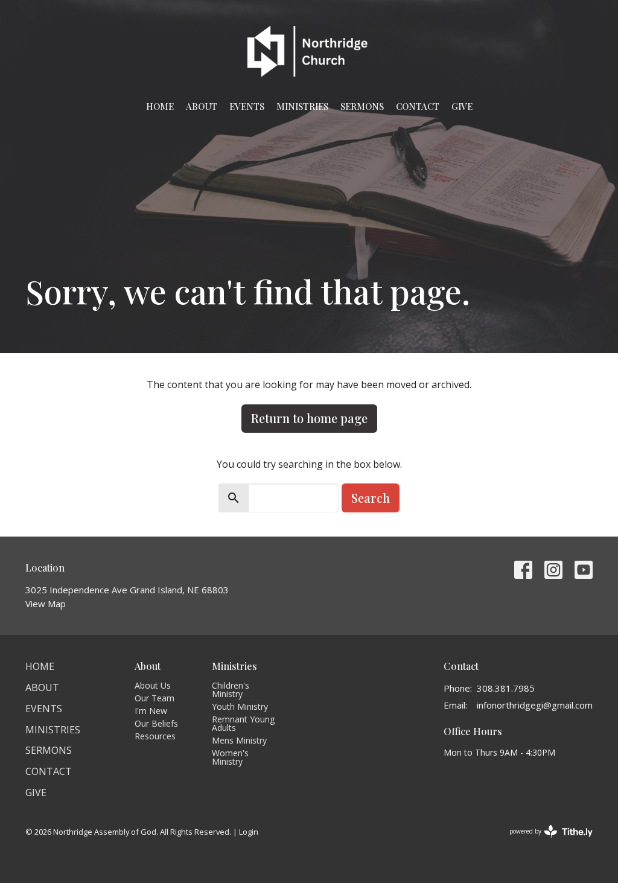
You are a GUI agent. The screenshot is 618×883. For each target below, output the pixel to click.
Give (462, 106)
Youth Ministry (240, 706)
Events (246, 106)
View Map (45, 604)
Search (370, 497)
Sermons (362, 106)
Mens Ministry (239, 740)
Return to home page (309, 418)
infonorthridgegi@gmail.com (535, 705)
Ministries (302, 106)
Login (248, 831)
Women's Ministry (230, 757)
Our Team (154, 698)
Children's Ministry (230, 690)
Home (160, 106)
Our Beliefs (156, 723)
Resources (155, 736)
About (201, 106)
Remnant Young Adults (243, 723)
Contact (417, 106)
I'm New (151, 710)
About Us (153, 685)
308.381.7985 (506, 688)
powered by (544, 841)
